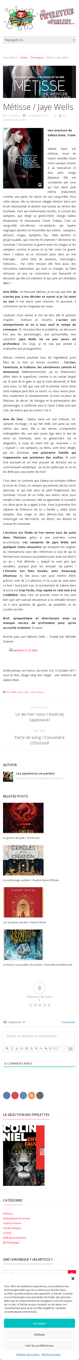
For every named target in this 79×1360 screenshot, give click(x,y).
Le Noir (7, 1233)
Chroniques (37, 57)
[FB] (6, 1095)
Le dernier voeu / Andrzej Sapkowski (39, 717)
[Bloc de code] (40, 1048)
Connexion (68, 1022)
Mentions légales (51, 1354)
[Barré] (21, 1048)
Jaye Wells (11, 692)
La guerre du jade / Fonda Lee (21, 838)
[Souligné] (16, 1048)
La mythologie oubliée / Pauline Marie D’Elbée (31, 880)
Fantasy (8, 1213)
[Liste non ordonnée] (31, 1048)
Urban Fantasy (38, 692)
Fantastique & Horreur (16, 1218)
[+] (55, 1048)
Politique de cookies (28, 1354)
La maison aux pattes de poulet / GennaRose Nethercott (37, 964)
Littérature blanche (14, 1237)
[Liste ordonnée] (26, 1048)
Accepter (39, 1323)
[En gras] (6, 1048)
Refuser (39, 1334)
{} (50, 1048)
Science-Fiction (12, 1223)
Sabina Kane (23, 692)
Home (23, 57)
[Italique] (11, 1048)
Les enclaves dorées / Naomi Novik (24, 922)
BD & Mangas (11, 1242)
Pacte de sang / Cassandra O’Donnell (39, 740)
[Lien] (45, 1048)
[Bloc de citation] (36, 1048)
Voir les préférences (39, 1345)
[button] (73, 1279)
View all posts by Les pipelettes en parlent (40, 778)
